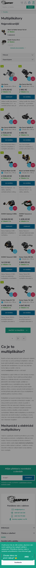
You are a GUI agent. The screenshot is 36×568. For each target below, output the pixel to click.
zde (29, 551)
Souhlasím (18, 562)
